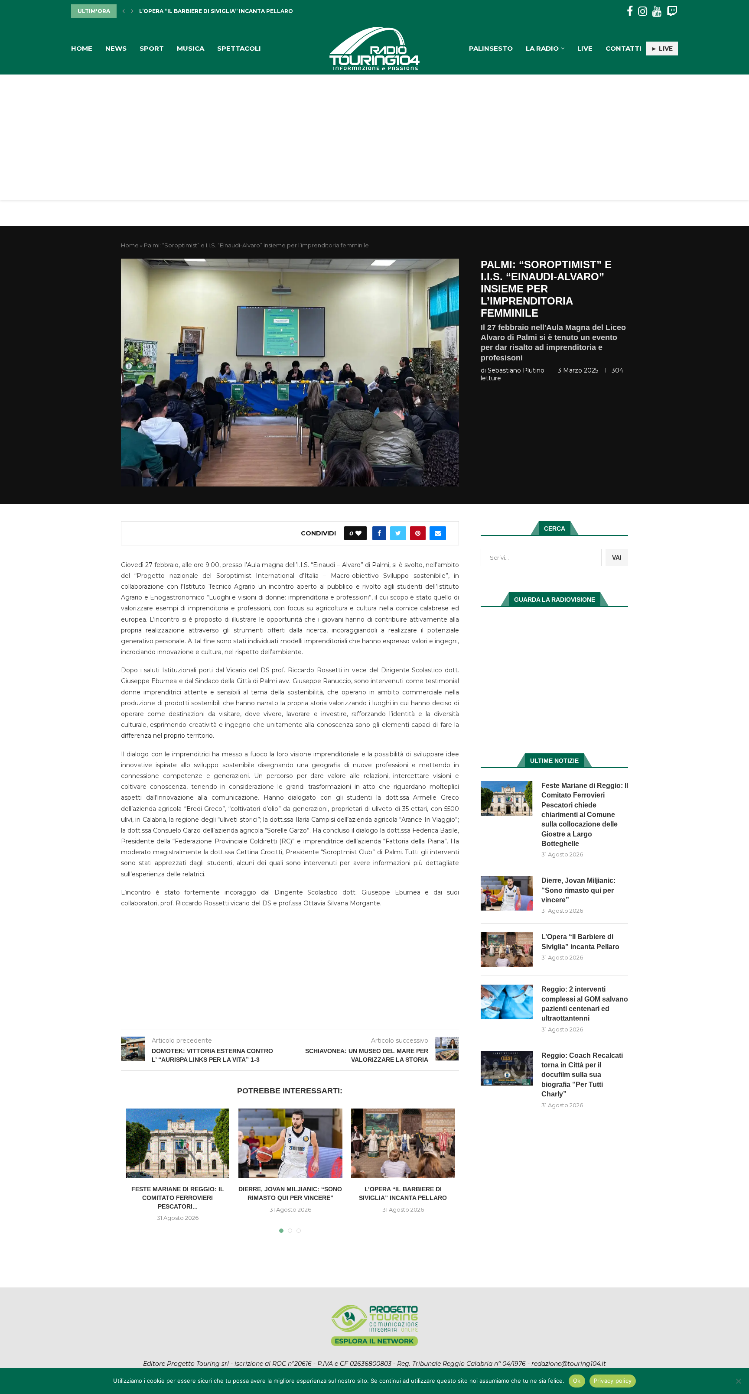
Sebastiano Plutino (516, 370)
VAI (617, 557)
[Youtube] (657, 11)
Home (81, 48)
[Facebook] (629, 11)
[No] (738, 1381)
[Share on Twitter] (398, 533)
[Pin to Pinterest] (418, 533)
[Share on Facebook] (379, 533)
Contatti (624, 48)
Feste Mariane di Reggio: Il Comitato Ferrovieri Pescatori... (177, 1197)
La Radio (542, 48)
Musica (190, 48)
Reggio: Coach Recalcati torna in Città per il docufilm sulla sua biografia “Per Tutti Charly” (582, 1075)
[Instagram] (643, 11)
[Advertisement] (374, 139)
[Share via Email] (438, 533)
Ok (577, 1380)
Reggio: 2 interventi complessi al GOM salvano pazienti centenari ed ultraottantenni (584, 1004)
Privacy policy (613, 1380)
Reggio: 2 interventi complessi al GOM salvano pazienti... (231, 11)
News (116, 48)
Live (585, 48)
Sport (152, 48)
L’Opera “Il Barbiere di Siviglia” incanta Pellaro (580, 941)
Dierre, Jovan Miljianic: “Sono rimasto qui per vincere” (578, 890)
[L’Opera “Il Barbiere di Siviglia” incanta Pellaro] (403, 1143)
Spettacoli (239, 48)
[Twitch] (672, 11)
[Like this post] (358, 533)
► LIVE (662, 48)
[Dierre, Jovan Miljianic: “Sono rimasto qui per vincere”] (290, 1143)
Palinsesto (491, 48)
